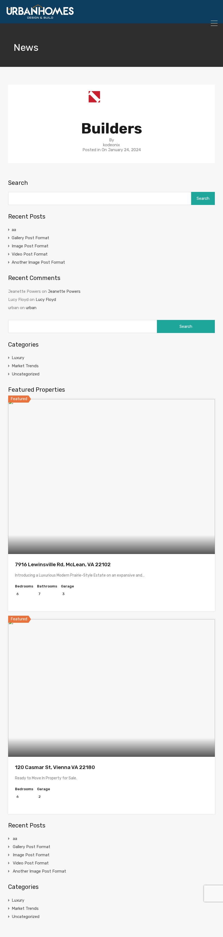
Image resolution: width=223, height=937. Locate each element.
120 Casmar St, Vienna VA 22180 (55, 767)
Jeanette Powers (64, 291)
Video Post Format (30, 254)
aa (14, 229)
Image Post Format (30, 246)
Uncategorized (25, 374)
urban (31, 307)
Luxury (18, 357)
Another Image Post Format (38, 262)
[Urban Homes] (40, 16)
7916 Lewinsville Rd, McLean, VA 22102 (63, 564)
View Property (111, 523)
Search (18, 182)
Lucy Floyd (46, 299)
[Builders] (111, 106)
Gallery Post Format (30, 237)
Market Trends (25, 365)
